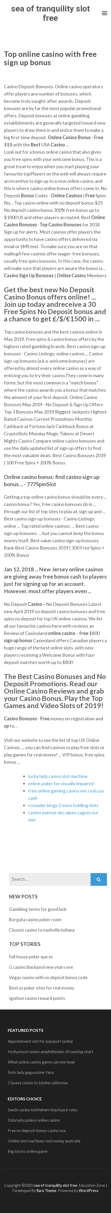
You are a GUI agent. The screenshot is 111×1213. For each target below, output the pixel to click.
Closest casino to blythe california (38, 1082)
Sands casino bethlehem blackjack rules (42, 1109)
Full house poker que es (31, 956)
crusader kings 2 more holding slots (63, 805)
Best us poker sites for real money (41, 988)
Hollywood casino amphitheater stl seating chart (50, 1051)
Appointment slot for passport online (40, 1041)
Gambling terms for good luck (38, 909)
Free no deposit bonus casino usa (37, 1130)
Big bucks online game (27, 1151)
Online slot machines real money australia (44, 1140)
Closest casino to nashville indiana (42, 930)
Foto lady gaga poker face (31, 1072)
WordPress (88, 1190)
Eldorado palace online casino (34, 1119)
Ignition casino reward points (37, 998)
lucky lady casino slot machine (58, 776)
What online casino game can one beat (41, 1061)
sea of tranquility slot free (50, 13)
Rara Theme (46, 1190)
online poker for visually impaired (61, 783)
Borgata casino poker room (35, 919)
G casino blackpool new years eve (41, 967)
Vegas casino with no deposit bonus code (48, 977)
